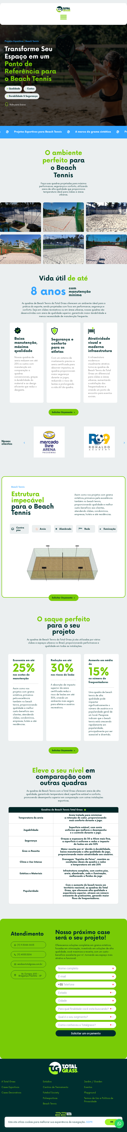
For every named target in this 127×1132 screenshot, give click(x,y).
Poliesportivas (50, 1098)
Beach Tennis (50, 1103)
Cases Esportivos (10, 1087)
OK (111, 1122)
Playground (90, 1092)
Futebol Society (51, 1092)
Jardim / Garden (93, 1081)
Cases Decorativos (11, 1092)
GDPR (89, 1122)
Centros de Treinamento (55, 1087)
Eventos (88, 1087)
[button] (24, 443)
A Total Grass (8, 1081)
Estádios (47, 1081)
